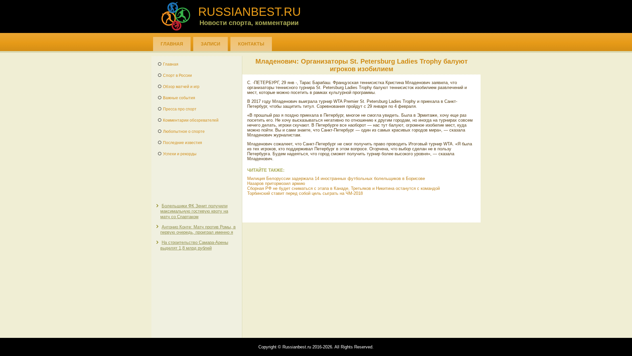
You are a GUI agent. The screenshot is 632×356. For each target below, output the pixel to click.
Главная (172, 43)
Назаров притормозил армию (276, 183)
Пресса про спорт (180, 109)
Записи (210, 43)
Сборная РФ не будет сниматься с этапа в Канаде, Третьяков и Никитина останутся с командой (343, 188)
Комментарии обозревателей (191, 120)
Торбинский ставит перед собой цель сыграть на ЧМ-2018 (305, 193)
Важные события (179, 98)
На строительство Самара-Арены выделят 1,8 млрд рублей (194, 245)
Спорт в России (177, 75)
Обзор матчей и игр (181, 86)
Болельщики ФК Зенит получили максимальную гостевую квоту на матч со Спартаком (194, 211)
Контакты (251, 43)
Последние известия (182, 142)
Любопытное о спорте (184, 131)
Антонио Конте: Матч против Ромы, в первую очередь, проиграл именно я (198, 229)
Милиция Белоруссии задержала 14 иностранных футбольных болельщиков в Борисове (336, 178)
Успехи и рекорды (180, 154)
